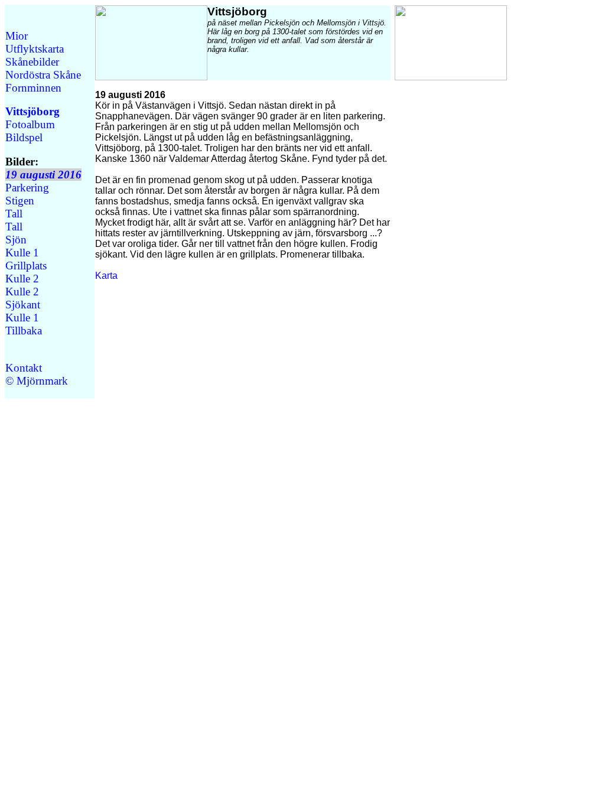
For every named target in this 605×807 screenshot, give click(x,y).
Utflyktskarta (34, 49)
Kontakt (23, 368)
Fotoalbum (30, 124)
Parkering (27, 187)
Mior (16, 36)
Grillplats (26, 265)
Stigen (19, 200)
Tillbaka (23, 330)
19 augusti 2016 (43, 174)
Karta (106, 276)
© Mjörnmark (36, 381)
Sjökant (22, 304)
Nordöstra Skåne (43, 75)
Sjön (16, 239)
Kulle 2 (22, 278)
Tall (13, 213)
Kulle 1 (22, 252)
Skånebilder (32, 62)
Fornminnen (33, 88)
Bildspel (24, 137)
